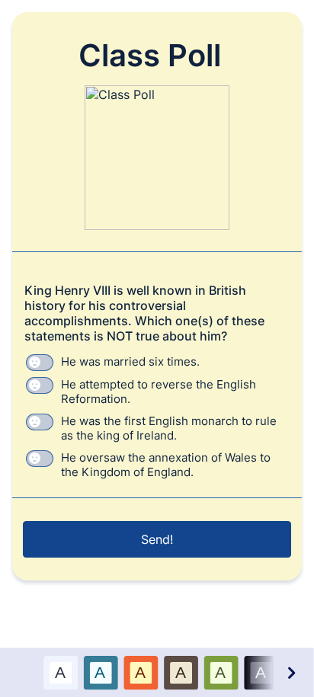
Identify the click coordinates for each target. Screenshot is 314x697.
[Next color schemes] (290, 672)
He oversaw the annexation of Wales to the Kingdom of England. (166, 464)
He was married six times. (130, 361)
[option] (60, 672)
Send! (157, 539)
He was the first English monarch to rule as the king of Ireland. (169, 428)
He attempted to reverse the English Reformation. (158, 391)
